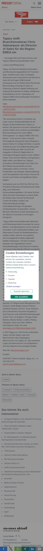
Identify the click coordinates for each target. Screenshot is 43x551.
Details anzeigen (13, 286)
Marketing (12, 283)
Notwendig (12, 272)
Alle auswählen (21, 297)
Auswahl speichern (21, 291)
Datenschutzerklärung (15, 268)
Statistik (11, 279)
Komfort (11, 275)
